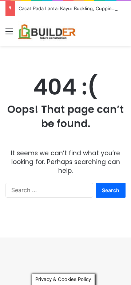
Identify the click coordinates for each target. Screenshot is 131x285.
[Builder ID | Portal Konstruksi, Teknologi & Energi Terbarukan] (47, 31)
